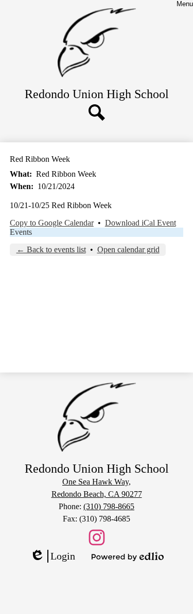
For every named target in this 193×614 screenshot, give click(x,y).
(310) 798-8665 (108, 506)
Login (52, 556)
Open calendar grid (128, 249)
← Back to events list (51, 249)
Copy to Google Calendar (52, 222)
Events (21, 232)
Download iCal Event (140, 222)
